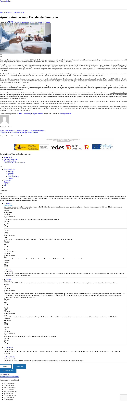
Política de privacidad (10, 159)
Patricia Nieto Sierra (43, 22)
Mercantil (11, 171)
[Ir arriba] (1, 166)
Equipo (6, 184)
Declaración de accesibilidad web (14, 163)
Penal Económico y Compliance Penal (12, 12)
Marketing (9, 270)
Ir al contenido (4, 375)
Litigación (11, 173)
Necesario (9, 203)
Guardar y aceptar (8, 370)
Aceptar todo (19, 366)
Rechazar (6, 366)
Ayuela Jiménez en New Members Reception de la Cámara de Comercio (22, 131)
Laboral (10, 178)
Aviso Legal (8, 157)
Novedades (7, 180)
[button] (9, 377)
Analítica (8, 279)
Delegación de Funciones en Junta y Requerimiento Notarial (19, 132)
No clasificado (10, 357)
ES (5, 185)
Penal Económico (13, 176)
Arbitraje (10, 175)
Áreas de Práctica (9, 169)
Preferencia (9, 347)
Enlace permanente (65, 114)
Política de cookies (10, 161)
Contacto (7, 182)
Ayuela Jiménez (5, 1)
